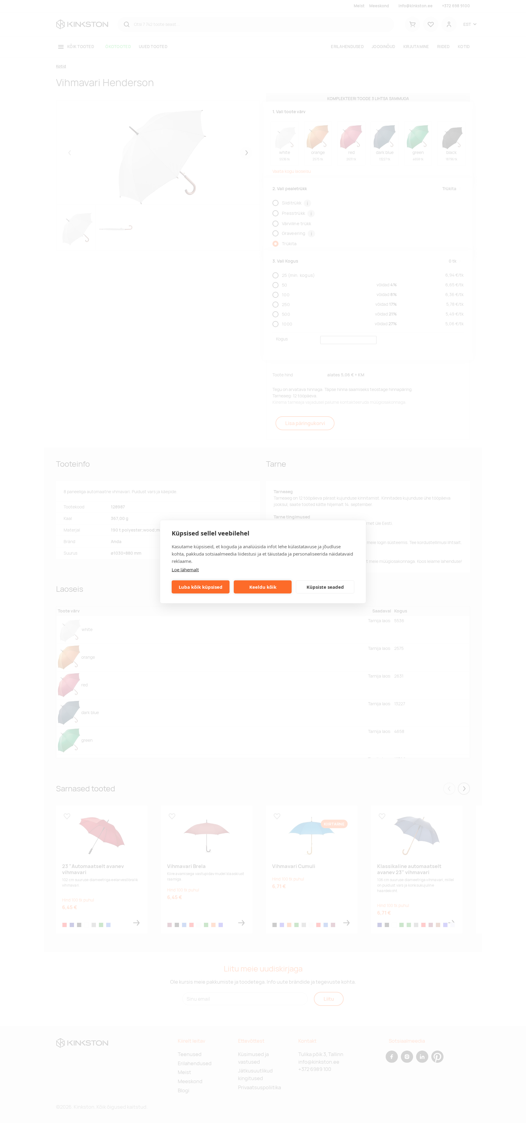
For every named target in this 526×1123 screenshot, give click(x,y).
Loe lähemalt (185, 569)
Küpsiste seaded (325, 587)
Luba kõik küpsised (201, 587)
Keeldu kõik (262, 587)
